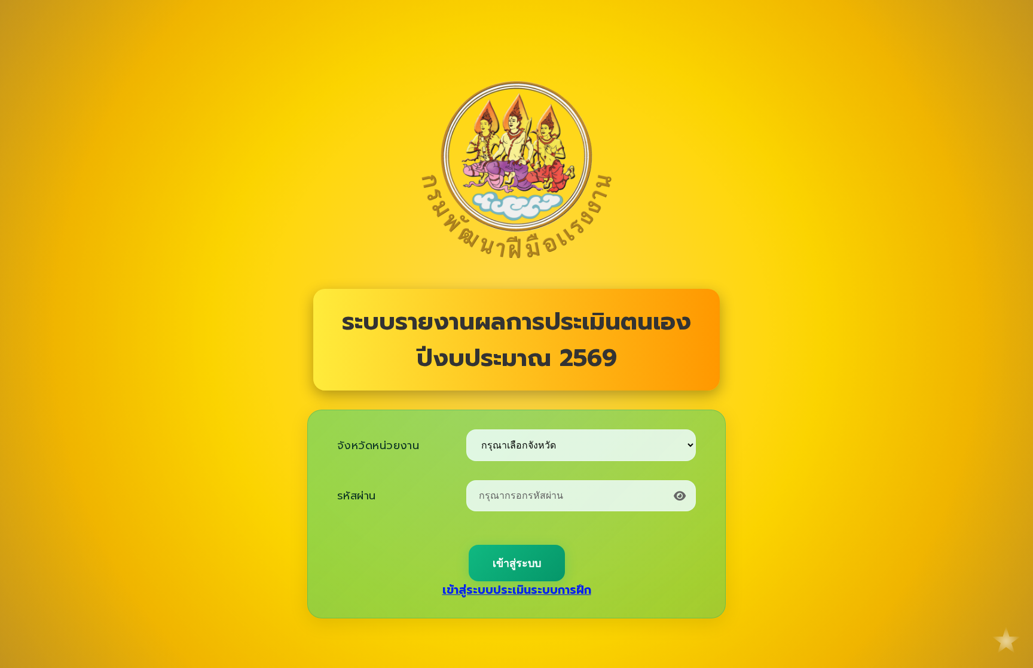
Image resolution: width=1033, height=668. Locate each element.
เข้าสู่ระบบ (517, 563)
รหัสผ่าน (356, 495)
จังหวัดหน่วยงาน (378, 445)
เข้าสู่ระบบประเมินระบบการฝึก (516, 590)
